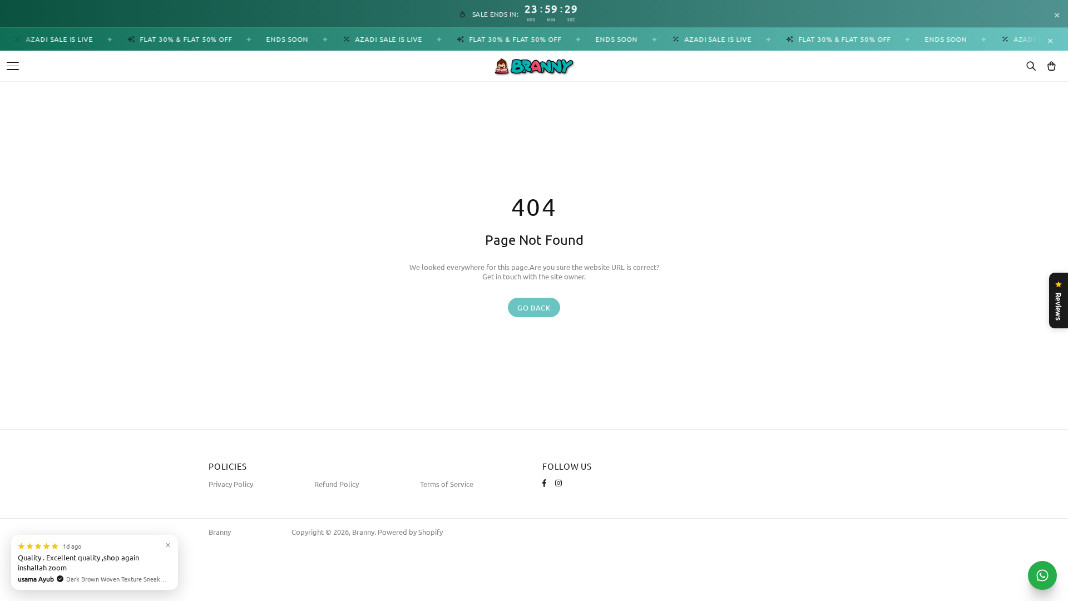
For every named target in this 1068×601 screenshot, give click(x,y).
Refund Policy (336, 484)
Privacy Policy (231, 484)
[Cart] (1051, 66)
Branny (220, 531)
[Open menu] (12, 66)
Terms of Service (446, 484)
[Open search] (1031, 66)
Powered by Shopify (410, 531)
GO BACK (534, 307)
